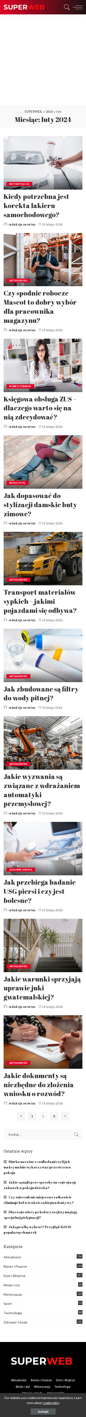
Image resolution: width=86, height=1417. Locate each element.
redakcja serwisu (22, 224)
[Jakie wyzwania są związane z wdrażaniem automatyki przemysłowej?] (43, 743)
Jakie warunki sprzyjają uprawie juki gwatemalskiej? (42, 988)
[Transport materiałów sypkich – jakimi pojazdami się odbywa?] (43, 558)
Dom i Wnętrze (15, 1276)
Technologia (13, 1313)
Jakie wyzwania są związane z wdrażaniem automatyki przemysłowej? (42, 790)
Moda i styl (17, 482)
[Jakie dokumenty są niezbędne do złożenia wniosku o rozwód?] (43, 1042)
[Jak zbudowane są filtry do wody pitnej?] (43, 655)
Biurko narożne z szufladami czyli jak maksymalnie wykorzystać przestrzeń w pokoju (37, 1167)
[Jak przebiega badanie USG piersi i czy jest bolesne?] (43, 848)
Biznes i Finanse (20, 386)
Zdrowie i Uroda (20, 869)
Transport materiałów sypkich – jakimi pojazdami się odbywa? (40, 601)
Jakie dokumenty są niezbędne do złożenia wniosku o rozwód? (39, 1084)
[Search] (65, 7)
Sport (8, 1303)
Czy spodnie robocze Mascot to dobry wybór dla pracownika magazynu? (40, 306)
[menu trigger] (76, 7)
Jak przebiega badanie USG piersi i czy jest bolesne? (40, 891)
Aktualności (18, 280)
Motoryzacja (19, 184)
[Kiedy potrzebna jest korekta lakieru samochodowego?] (43, 163)
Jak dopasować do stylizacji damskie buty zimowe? (40, 504)
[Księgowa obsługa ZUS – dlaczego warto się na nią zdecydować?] (43, 365)
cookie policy (51, 1403)
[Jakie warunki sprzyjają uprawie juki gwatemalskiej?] (43, 945)
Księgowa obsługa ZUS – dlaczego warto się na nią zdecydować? (40, 408)
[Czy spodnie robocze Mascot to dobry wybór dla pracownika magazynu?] (43, 259)
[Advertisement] (43, 60)
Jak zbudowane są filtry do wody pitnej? (41, 693)
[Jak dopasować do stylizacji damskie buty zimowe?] (43, 462)
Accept (43, 1411)
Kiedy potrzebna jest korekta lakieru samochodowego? (36, 205)
